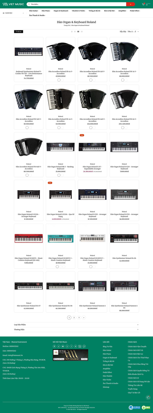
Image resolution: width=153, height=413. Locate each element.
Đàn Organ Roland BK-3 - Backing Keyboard (61, 168)
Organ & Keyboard (110, 358)
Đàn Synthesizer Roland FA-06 (124, 258)
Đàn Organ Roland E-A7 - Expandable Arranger (92, 168)
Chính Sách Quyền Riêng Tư (138, 371)
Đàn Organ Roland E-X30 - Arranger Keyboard (92, 215)
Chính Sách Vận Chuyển (137, 347)
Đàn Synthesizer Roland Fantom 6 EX (124, 307)
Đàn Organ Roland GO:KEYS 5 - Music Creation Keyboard (92, 259)
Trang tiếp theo (84, 318)
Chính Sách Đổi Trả (135, 350)
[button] (41, 40)
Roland (28, 69)
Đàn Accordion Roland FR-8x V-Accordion (124, 120)
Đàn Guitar (107, 350)
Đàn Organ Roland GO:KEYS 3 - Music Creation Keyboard (61, 259)
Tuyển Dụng (132, 389)
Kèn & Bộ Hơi (108, 365)
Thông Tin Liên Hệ (135, 385)
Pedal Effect (107, 372)
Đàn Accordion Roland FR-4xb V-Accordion (92, 120)
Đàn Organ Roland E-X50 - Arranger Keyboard (124, 215)
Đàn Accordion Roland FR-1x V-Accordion (61, 72)
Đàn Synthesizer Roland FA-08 (60, 306)
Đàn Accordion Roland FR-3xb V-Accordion (28, 120)
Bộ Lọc (19, 31)
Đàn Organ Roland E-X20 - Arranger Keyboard (124, 168)
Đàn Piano (107, 354)
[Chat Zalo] (79, 346)
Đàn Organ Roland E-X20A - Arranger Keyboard (28, 215)
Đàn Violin (107, 380)
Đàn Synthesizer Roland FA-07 (28, 306)
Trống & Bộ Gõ (108, 361)
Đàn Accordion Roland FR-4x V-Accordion (60, 120)
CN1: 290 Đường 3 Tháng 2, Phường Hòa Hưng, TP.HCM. (24, 360)
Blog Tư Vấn (107, 347)
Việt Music (73, 409)
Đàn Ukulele (107, 376)
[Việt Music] (13, 4)
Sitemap (106, 387)
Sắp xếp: (123, 31)
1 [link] (69, 318)
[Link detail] (54, 346)
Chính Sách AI (133, 378)
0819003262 (13, 346)
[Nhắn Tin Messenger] (84, 346)
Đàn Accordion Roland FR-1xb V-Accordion (92, 72)
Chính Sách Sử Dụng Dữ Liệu (139, 382)
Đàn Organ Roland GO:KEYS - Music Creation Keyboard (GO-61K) (29, 259)
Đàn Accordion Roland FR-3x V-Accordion (124, 72)
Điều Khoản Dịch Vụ (135, 374)
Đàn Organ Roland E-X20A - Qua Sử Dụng (60, 215)
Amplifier (106, 369)
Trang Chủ (67, 25)
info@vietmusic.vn (15, 355)
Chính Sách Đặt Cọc (135, 354)
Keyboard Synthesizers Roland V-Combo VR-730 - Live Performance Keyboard (28, 73)
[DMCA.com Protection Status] (145, 407)
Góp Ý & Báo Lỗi (134, 393)
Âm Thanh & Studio (110, 383)
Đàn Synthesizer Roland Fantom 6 (92, 306)
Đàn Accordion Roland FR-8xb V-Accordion (28, 168)
